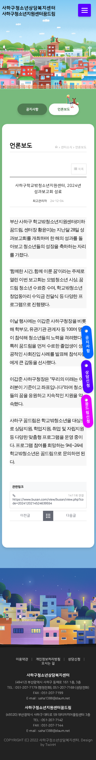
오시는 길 (48, 663)
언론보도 (64, 109)
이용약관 (22, 659)
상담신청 (86, 375)
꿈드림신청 (87, 409)
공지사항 (86, 341)
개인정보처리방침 (48, 659)
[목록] (48, 516)
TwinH (50, 745)
